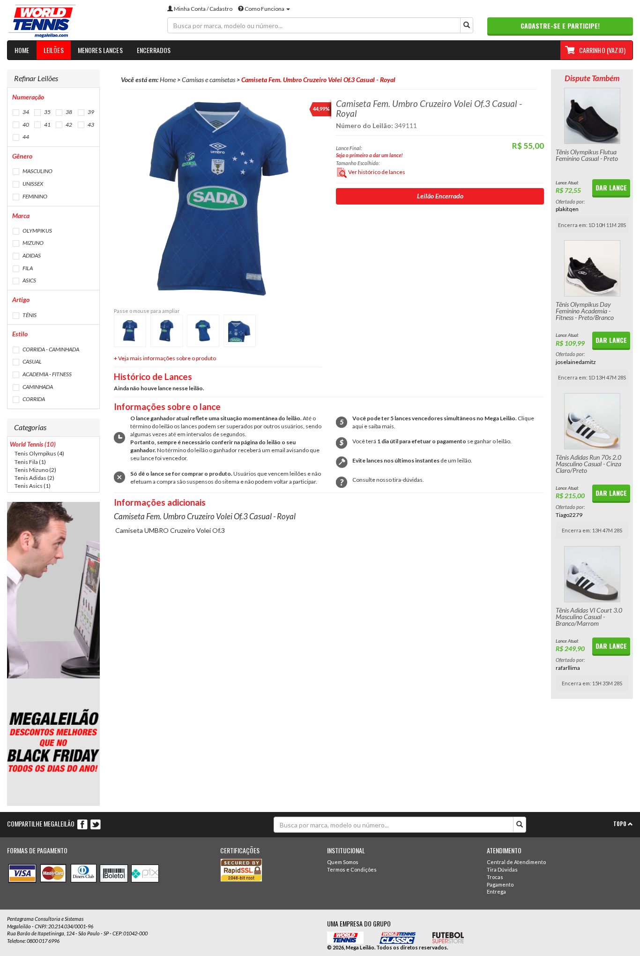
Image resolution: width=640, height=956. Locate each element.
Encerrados (154, 50)
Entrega (496, 891)
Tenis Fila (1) (30, 461)
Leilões (54, 50)
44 (25, 136)
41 (47, 124)
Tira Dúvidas (502, 869)
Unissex (32, 183)
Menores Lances (100, 50)
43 (90, 124)
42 (68, 124)
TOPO (620, 823)
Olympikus (37, 230)
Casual (32, 361)
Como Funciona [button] (264, 8)
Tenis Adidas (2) (34, 477)
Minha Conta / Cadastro (202, 8)
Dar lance (611, 187)
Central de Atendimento (516, 862)
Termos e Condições (352, 869)
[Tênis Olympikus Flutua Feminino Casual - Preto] (592, 116)
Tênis (29, 315)
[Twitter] (95, 824)
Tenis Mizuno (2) (35, 469)
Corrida (33, 398)
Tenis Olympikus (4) (39, 453)
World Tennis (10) (33, 444)
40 (25, 124)
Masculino (37, 171)
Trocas (495, 877)
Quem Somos (342, 862)
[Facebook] (83, 824)
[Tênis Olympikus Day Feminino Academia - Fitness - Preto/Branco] (592, 268)
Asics (29, 280)
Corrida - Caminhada (50, 349)
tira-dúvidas (408, 479)
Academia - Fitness (47, 374)
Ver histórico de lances (376, 171)
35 (47, 111)
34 (25, 111)
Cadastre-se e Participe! (560, 25)
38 (68, 111)
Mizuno (33, 242)
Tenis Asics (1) (33, 485)
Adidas (31, 255)
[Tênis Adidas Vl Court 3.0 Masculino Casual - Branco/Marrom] (592, 574)
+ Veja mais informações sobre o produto (165, 358)
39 (90, 111)
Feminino (34, 196)
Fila (27, 268)
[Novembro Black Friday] (53, 654)
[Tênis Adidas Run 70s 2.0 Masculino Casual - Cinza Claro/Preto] (592, 421)
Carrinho (602, 50)
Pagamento (500, 884)
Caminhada (37, 386)
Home (22, 50)
